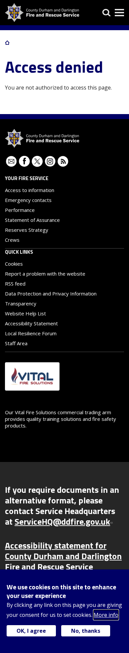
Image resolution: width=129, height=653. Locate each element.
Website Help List (25, 313)
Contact (11, 161)
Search (106, 12)
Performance (20, 210)
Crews (12, 239)
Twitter (37, 161)
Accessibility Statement (31, 323)
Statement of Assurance (32, 220)
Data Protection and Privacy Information (51, 293)
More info (106, 615)
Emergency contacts (28, 200)
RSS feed (15, 283)
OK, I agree (31, 630)
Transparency (20, 303)
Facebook (24, 161)
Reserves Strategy (26, 230)
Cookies (14, 263)
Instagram (50, 161)
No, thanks (85, 630)
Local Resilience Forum (31, 333)
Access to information (29, 190)
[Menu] (119, 12)
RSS (63, 161)
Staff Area (16, 343)
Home (7, 42)
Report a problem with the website (45, 273)
